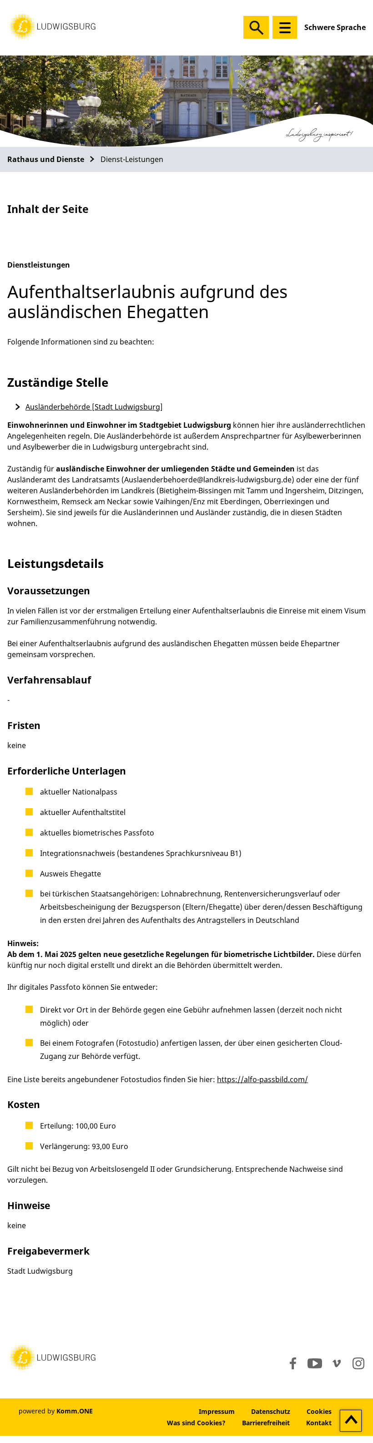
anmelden (163, 1411)
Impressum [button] (217, 1411)
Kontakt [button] (319, 1422)
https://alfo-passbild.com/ (262, 1079)
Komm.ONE (74, 1411)
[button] (52, 25)
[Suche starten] (256, 27)
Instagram (357, 1363)
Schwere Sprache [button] (335, 27)
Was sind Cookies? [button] (196, 1422)
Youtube (314, 1363)
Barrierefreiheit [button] (266, 1422)
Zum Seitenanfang (351, 1421)
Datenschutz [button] (270, 1411)
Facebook (291, 1363)
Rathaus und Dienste (45, 159)
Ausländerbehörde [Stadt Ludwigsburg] (94, 407)
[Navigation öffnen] (284, 27)
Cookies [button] (319, 1411)
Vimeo (336, 1363)
